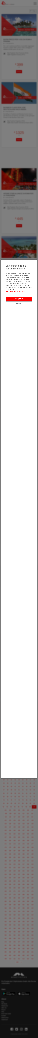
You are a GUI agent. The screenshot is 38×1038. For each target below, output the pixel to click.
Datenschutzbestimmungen (15, 291)
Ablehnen (19, 303)
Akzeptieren (19, 299)
